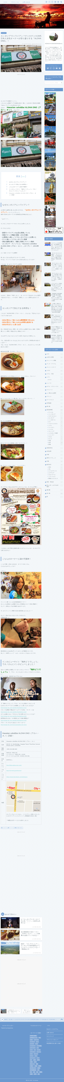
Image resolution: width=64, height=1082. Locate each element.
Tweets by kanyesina (7, 1028)
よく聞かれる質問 (54, 393)
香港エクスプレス (55, 478)
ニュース (54, 383)
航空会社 (54, 464)
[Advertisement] (21, 86)
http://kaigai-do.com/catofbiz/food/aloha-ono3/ (14, 716)
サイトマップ (50, 1036)
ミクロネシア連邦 (55, 433)
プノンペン (11, 827)
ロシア (55, 438)
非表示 (23, 176)
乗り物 (54, 406)
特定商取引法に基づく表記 (54, 1043)
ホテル (31, 1053)
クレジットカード (54, 367)
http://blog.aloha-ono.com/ (14, 765)
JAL (55, 469)
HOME (5, 2)
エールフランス (55, 470)
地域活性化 (54, 448)
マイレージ (54, 389)
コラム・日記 (54, 373)
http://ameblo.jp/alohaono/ (13, 770)
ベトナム (55, 429)
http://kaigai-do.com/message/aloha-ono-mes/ (14, 724)
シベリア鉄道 (39, 1045)
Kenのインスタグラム (52, 1029)
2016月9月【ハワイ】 (33, 1037)
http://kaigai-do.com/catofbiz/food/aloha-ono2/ (14, 712)
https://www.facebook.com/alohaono (16, 777)
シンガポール (55, 419)
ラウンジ (54, 396)
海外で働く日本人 (19, 827)
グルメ (37, 1043)
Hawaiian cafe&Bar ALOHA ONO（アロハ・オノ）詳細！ (22, 194)
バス (35, 1049)
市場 (54, 454)
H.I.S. (55, 379)
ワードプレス (54, 399)
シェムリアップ (32, 1045)
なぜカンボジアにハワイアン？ (18, 182)
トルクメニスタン (55, 423)
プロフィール (15, 2)
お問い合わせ (26, 2)
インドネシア (55, 414)
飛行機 (54, 490)
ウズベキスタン (55, 416)
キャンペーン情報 (54, 360)
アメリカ (55, 412)
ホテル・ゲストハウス (54, 386)
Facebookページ (36, 1025)
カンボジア (4, 827)
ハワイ (55, 425)
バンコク (38, 1049)
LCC (54, 354)
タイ (55, 421)
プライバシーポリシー (52, 1039)
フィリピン (55, 427)
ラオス (55, 436)
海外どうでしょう (54, 458)
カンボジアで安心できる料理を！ (18, 184)
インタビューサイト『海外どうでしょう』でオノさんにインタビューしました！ (23, 190)
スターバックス (32, 1047)
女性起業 (54, 451)
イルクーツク (36, 1039)
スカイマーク (55, 474)
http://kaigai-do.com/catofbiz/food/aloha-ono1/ (14, 707)
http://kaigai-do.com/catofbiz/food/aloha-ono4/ (14, 720)
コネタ (54, 370)
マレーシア (55, 431)
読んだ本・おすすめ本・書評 (54, 486)
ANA (55, 467)
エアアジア (55, 472)
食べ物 (54, 493)
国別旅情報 (54, 409)
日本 (55, 442)
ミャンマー (55, 435)
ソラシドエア (55, 476)
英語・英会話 (54, 482)
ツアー (54, 377)
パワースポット (32, 1051)
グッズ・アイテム (54, 363)
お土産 (31, 1039)
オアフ (37, 1041)
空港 (54, 461)
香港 (55, 444)
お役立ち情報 (54, 357)
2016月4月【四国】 (33, 1035)
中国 (55, 440)
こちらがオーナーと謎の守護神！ (18, 187)
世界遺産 (54, 403)
